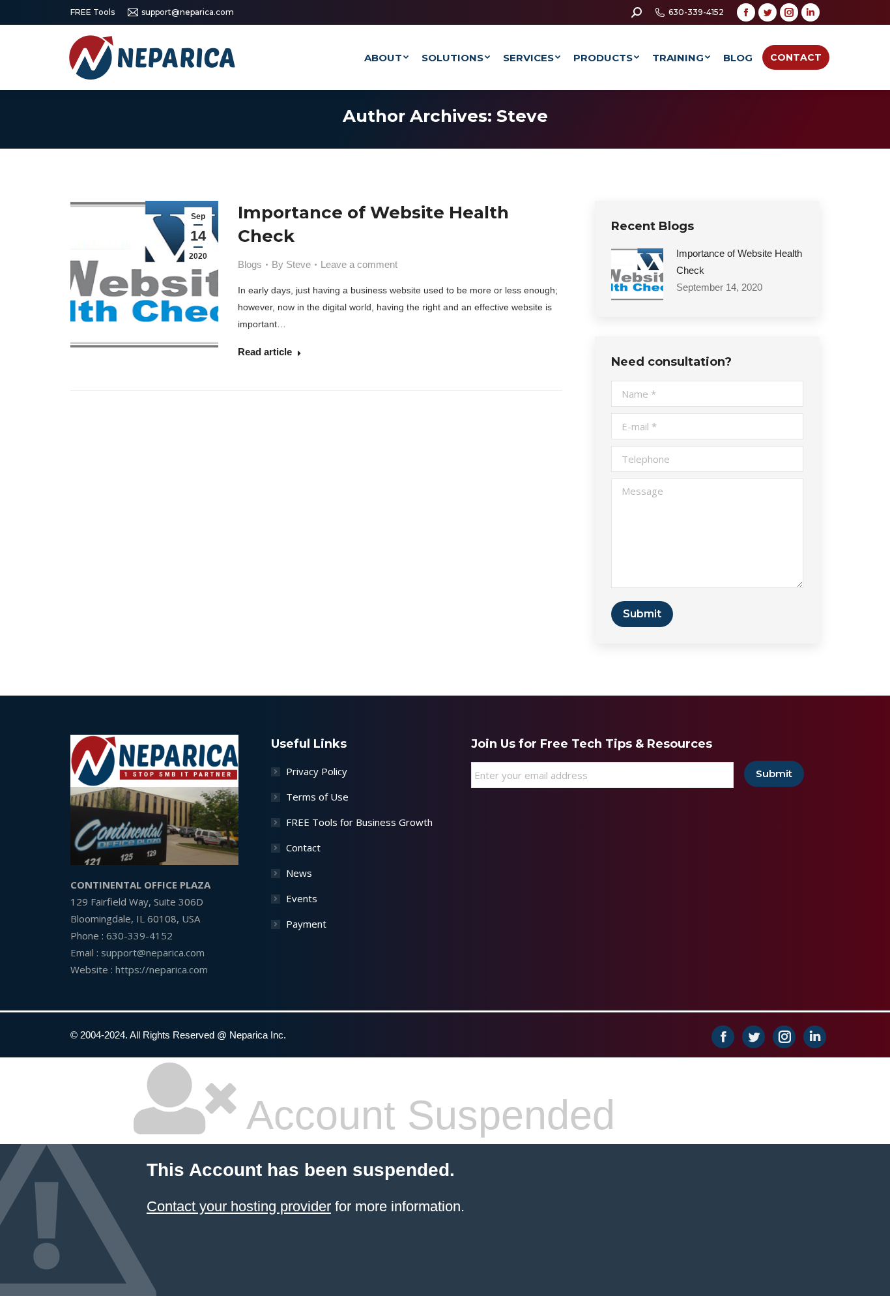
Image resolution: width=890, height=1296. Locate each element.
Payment (306, 923)
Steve (522, 116)
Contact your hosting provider (239, 1206)
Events (301, 898)
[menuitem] (386, 57)
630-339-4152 (696, 12)
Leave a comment (359, 264)
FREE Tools (92, 12)
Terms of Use (317, 796)
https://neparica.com (161, 969)
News (299, 872)
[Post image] (637, 274)
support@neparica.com (187, 12)
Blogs (250, 264)
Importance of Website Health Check (373, 224)
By (291, 264)
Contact (303, 847)
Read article (265, 351)
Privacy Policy (316, 771)
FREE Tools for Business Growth (359, 822)
